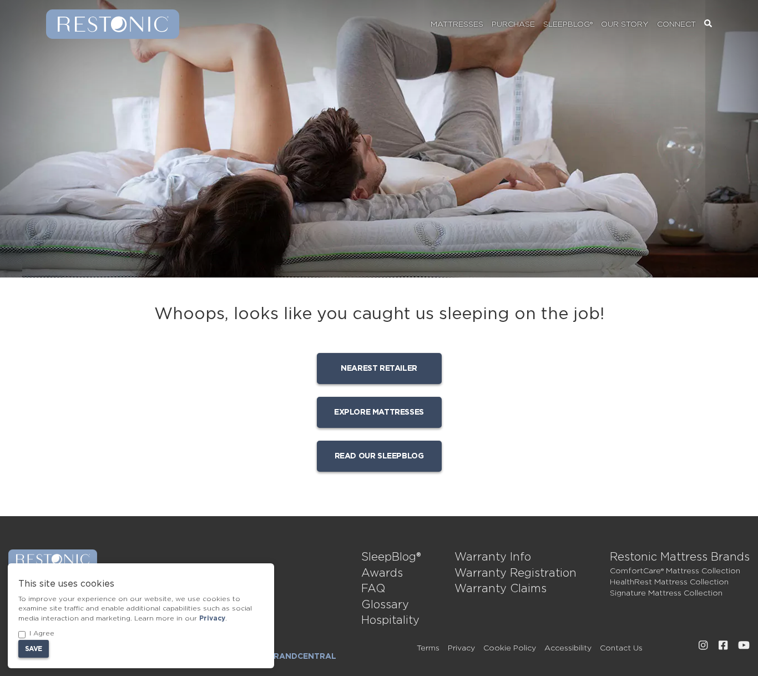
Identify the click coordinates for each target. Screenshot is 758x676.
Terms (428, 648)
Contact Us (621, 648)
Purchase (513, 24)
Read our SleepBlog (379, 456)
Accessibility (568, 648)
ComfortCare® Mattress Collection (675, 571)
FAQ (373, 588)
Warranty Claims (500, 588)
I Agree (41, 633)
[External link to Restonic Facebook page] (723, 645)
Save (33, 648)
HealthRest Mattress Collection (669, 582)
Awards (382, 573)
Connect (676, 24)
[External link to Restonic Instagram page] (703, 645)
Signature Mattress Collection (666, 593)
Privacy (461, 648)
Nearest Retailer (379, 368)
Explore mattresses (379, 412)
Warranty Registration (515, 573)
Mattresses (457, 24)
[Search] (708, 24)
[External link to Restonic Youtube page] (744, 645)
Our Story (625, 24)
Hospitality (390, 620)
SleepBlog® (568, 24)
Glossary (385, 605)
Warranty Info (492, 557)
